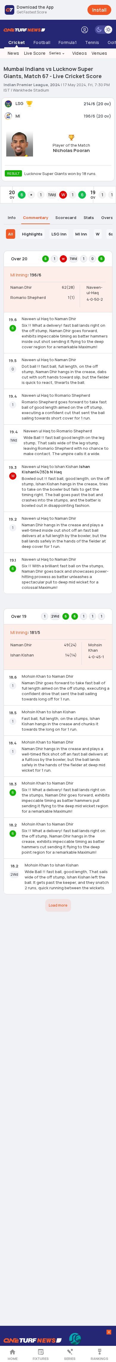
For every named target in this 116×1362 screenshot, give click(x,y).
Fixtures (41, 1358)
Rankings (99, 1358)
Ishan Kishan (22, 655)
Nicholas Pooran (71, 150)
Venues (99, 53)
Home (13, 1358)
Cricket (16, 42)
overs (107, 217)
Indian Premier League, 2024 (32, 84)
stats (89, 217)
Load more (58, 905)
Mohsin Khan (95, 647)
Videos (79, 53)
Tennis (92, 42)
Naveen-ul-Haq (94, 290)
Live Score (35, 53)
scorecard (65, 217)
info (12, 217)
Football (42, 42)
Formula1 (68, 42)
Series (57, 53)
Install (99, 10)
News (13, 53)
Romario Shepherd (28, 297)
